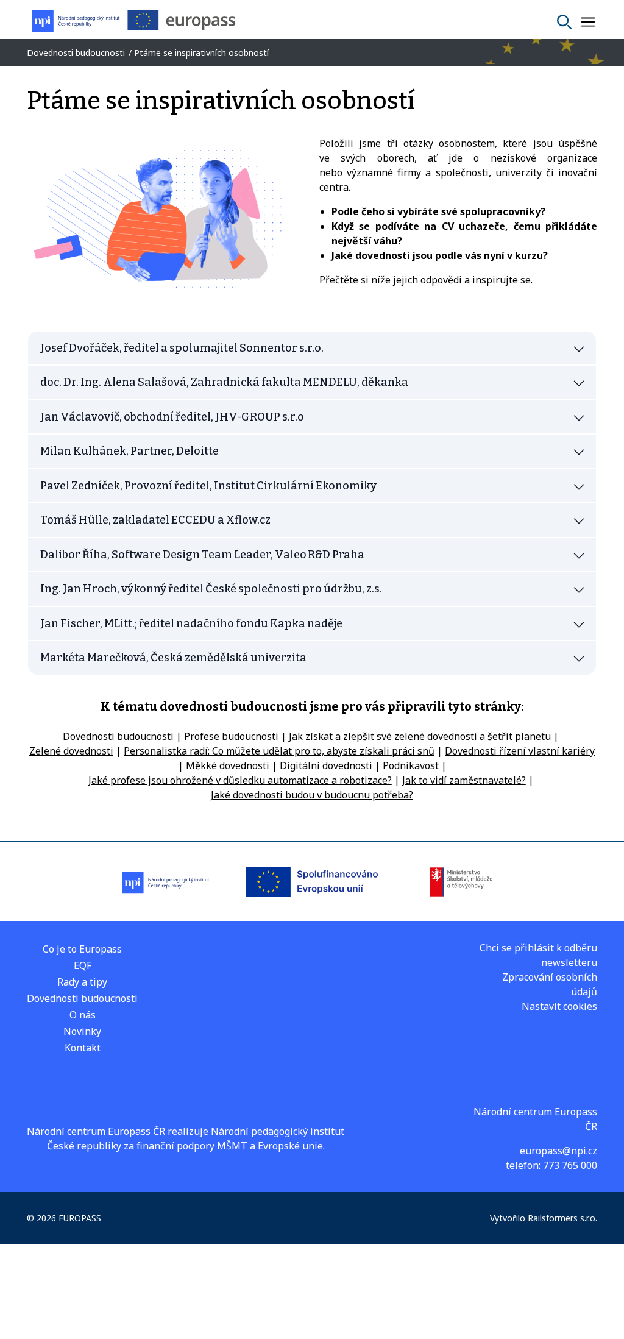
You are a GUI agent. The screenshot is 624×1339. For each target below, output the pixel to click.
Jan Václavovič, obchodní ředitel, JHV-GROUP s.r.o (172, 417)
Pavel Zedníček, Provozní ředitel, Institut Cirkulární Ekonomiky (208, 485)
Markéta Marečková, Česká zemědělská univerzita (173, 657)
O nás (82, 1014)
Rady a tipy (82, 982)
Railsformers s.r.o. (562, 1218)
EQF (82, 965)
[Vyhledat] (564, 22)
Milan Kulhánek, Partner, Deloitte (129, 451)
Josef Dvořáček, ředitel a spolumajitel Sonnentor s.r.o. (182, 348)
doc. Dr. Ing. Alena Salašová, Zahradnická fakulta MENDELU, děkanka (224, 382)
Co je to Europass (82, 949)
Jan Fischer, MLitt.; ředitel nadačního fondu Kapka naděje (191, 623)
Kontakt (83, 1047)
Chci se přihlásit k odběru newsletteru (538, 955)
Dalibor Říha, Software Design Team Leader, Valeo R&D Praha (202, 554)
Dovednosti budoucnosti (82, 998)
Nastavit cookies (559, 1006)
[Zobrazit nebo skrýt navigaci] (588, 22)
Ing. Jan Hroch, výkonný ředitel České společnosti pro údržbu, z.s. (211, 588)
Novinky (82, 1031)
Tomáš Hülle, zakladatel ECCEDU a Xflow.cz (155, 520)
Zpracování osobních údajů (549, 984)
